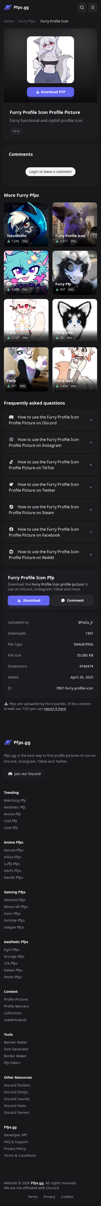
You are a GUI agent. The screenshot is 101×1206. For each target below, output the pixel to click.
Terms (33, 1196)
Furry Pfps (27, 21)
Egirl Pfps (12, 949)
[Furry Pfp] (74, 273)
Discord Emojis (16, 1092)
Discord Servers (17, 1112)
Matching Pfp (15, 800)
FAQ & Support (16, 1141)
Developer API (15, 1135)
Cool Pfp (10, 820)
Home (8, 21)
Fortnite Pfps (14, 920)
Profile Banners (16, 1006)
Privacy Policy (15, 1148)
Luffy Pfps (12, 863)
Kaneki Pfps (13, 877)
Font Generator (16, 1049)
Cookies (67, 1196)
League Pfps (14, 927)
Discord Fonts (15, 1105)
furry (16, 131)
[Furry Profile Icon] (74, 224)
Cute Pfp (11, 827)
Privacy (49, 1196)
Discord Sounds (17, 1098)
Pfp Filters (12, 1062)
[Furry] (26, 273)
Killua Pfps (12, 857)
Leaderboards (15, 1019)
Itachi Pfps (12, 870)
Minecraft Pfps (16, 906)
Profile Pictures (16, 999)
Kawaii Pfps (13, 970)
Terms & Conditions (20, 1155)
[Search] (81, 7)
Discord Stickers (17, 1085)
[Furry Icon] (74, 321)
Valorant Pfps (15, 899)
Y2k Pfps (11, 963)
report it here (55, 708)
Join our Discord (27, 773)
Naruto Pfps (14, 850)
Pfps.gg (37, 1183)
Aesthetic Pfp (14, 807)
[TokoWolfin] (26, 224)
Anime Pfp (12, 814)
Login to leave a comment (50, 171)
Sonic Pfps (12, 913)
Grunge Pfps (14, 956)
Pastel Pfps (13, 977)
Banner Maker (15, 1042)
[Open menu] (92, 7)
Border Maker (15, 1056)
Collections (13, 1013)
